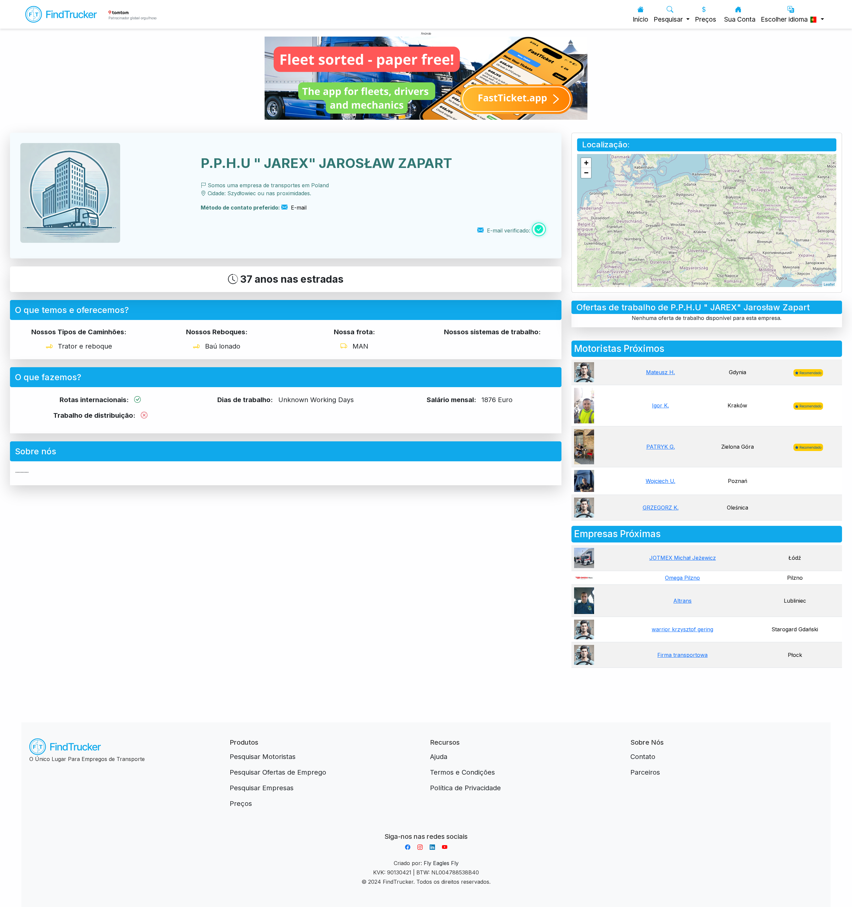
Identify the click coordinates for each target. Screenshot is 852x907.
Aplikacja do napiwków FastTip (426, 828)
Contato (642, 757)
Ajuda (438, 757)
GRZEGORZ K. (661, 507)
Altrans (682, 600)
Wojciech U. (660, 481)
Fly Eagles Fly (441, 863)
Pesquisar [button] (669, 19)
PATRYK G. (660, 446)
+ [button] (586, 163)
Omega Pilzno (682, 577)
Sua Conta (739, 19)
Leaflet (829, 284)
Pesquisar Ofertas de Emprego (278, 772)
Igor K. (660, 405)
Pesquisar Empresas (262, 788)
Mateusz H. (660, 372)
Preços (705, 19)
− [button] (586, 173)
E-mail (298, 207)
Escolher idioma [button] (785, 19)
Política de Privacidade (465, 788)
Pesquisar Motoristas (263, 757)
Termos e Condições (462, 772)
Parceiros (645, 772)
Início (640, 19)
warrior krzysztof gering (682, 629)
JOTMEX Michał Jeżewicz (682, 557)
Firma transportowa (682, 655)
